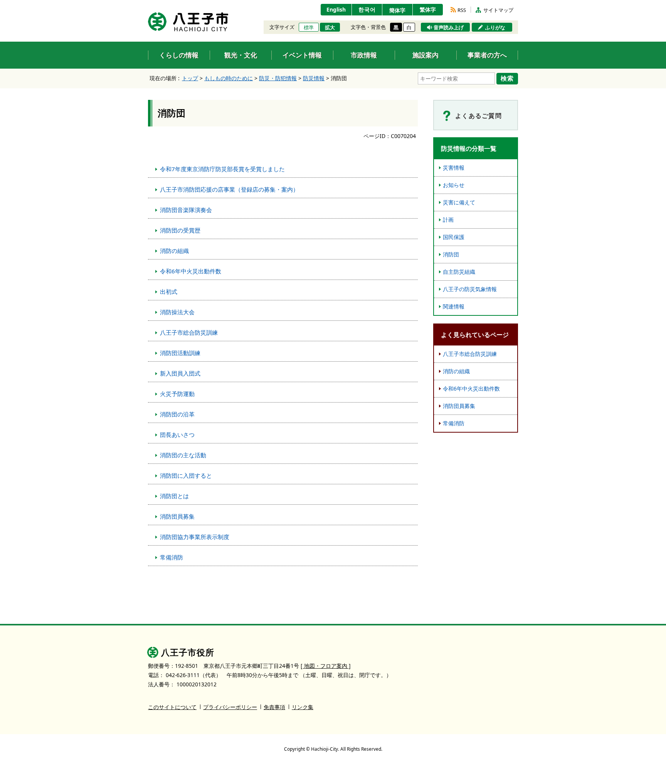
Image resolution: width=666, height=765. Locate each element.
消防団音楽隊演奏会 (186, 210)
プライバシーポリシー (230, 707)
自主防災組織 (459, 271)
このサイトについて (172, 707)
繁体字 (428, 9)
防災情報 (314, 78)
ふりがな (495, 27)
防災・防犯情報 (278, 78)
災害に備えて (459, 202)
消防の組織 (174, 250)
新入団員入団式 (180, 373)
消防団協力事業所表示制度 (194, 537)
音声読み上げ (449, 27)
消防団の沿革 (177, 414)
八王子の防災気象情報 (470, 289)
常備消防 (171, 557)
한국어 (367, 9)
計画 (448, 219)
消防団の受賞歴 (180, 230)
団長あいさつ (177, 434)
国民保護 (453, 237)
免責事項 (274, 707)
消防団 (451, 254)
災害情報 (453, 167)
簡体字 (397, 10)
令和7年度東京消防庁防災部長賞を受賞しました (222, 169)
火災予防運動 (177, 394)
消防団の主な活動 (183, 455)
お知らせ (453, 185)
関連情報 (453, 306)
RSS (461, 10)
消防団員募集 (177, 516)
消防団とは (174, 496)
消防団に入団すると (186, 475)
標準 (309, 27)
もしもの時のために (228, 78)
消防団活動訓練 (180, 353)
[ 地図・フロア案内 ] (326, 665)
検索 (507, 78)
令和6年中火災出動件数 (190, 271)
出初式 (168, 291)
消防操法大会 (177, 312)
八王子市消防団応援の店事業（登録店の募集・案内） (229, 189)
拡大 (330, 27)
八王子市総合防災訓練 (189, 332)
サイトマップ (498, 10)
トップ (190, 78)
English (336, 9)
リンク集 (302, 707)
